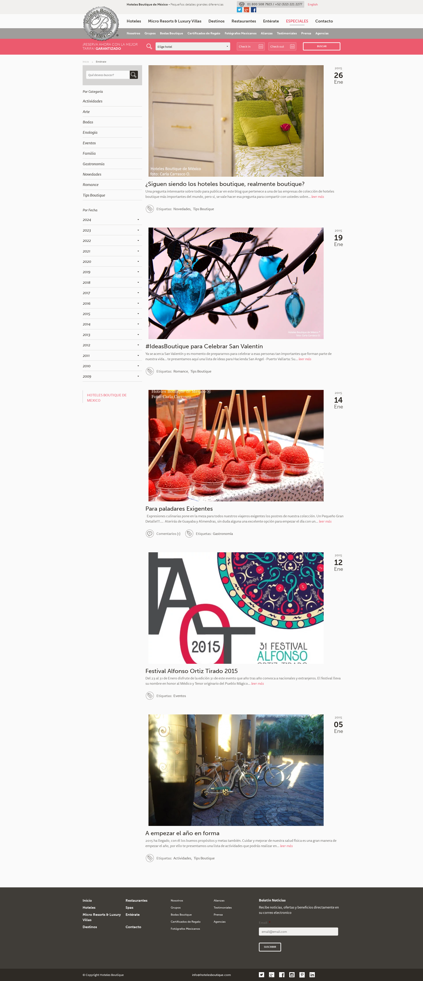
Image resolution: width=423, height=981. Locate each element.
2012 (86, 345)
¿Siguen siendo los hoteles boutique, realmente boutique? (225, 183)
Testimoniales (287, 33)
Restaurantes (244, 21)
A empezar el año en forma (182, 833)
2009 (87, 376)
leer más (317, 196)
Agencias (321, 33)
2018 (86, 282)
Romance (90, 184)
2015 (86, 313)
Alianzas (267, 33)
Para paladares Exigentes (179, 508)
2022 (87, 240)
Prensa (306, 33)
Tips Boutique (94, 195)
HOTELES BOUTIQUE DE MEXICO (107, 397)
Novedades (92, 174)
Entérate (271, 21)
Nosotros (133, 33)
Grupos (150, 33)
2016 (86, 303)
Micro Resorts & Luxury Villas (174, 21)
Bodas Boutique (171, 33)
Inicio (86, 61)
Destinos (216, 21)
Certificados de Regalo (203, 33)
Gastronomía (93, 164)
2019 (86, 272)
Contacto (324, 21)
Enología (90, 132)
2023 (87, 230)
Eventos (89, 143)
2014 (86, 324)
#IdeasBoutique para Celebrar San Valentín (204, 346)
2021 (86, 251)
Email (264, 923)
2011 (86, 355)
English (313, 4)
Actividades (92, 101)
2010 (86, 366)
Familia (89, 153)
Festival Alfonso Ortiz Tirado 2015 (191, 671)
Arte (86, 111)
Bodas (88, 122)
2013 (86, 334)
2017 (86, 292)
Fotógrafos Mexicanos (240, 33)
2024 (87, 219)
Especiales (297, 21)
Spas (129, 907)
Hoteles (134, 21)
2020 (87, 261)
